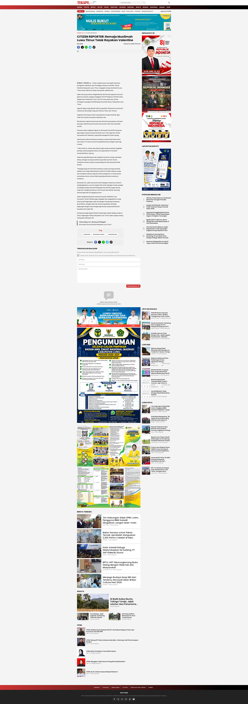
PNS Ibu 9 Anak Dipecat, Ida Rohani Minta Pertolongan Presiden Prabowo (158, 199)
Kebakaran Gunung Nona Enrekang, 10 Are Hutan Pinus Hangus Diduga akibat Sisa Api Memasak (157, 236)
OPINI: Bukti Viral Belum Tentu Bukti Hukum (101, 651)
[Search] (144, 2)
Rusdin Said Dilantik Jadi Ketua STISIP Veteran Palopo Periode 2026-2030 (157, 207)
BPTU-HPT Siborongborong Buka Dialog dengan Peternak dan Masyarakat (120, 565)
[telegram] (90, 47)
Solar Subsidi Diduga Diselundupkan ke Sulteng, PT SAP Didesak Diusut (119, 550)
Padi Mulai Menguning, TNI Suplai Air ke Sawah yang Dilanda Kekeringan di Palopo (160, 419)
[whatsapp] (86, 47)
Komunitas (87, 234)
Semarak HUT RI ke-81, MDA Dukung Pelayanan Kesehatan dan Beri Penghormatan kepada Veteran (160, 461)
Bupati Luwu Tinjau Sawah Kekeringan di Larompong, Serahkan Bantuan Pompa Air (160, 439)
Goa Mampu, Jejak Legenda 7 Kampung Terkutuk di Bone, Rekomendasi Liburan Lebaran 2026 (97, 617)
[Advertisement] (132, 109)
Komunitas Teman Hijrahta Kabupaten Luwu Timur (99, 234)
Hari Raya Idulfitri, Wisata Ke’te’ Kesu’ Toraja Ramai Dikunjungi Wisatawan (130, 616)
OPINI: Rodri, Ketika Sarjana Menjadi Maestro (102, 672)
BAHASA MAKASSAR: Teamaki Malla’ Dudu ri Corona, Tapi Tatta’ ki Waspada (159, 382)
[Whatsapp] (122, 699)
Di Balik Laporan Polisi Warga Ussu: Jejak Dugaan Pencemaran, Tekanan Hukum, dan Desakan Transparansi (160, 336)
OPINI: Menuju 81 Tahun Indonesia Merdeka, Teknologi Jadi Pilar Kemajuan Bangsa (112, 641)
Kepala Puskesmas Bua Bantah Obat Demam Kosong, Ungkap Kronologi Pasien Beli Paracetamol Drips (160, 430)
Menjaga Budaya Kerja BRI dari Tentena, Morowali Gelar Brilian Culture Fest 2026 (119, 580)
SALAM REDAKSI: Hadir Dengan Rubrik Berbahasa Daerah (160, 393)
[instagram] (125, 699)
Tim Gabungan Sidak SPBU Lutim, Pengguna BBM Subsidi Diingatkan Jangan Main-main (121, 520)
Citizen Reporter (91, 33)
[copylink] (94, 47)
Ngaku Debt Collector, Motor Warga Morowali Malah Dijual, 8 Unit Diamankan (157, 221)
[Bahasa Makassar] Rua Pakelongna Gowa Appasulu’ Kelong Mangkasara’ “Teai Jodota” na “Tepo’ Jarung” (161, 361)
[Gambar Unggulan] (108, 64)
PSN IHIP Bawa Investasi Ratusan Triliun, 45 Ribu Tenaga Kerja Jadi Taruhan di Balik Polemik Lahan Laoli (160, 315)
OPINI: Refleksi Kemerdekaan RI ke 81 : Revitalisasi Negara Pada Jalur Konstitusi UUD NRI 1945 (110, 631)
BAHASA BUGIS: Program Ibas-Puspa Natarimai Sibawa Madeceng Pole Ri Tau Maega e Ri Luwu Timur (160, 372)
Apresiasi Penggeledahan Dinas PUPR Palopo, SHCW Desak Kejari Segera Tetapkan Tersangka (157, 214)
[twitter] (82, 47)
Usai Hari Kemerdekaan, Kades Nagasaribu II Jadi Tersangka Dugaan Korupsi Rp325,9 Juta (157, 228)
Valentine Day (112, 234)
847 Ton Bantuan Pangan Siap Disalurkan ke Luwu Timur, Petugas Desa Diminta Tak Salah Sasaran (160, 470)
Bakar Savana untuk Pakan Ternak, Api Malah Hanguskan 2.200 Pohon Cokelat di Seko (119, 535)
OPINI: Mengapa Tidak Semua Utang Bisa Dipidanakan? (105, 661)
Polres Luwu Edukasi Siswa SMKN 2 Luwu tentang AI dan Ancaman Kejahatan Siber (160, 450)
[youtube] (133, 699)
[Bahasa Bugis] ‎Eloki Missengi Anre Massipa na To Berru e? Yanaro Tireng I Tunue (160, 351)
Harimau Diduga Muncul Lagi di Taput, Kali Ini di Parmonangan (157, 242)
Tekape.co (80, 33)
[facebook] (78, 47)
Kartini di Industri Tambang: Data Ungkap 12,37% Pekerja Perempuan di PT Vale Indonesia (161, 325)
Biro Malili (80, 44)
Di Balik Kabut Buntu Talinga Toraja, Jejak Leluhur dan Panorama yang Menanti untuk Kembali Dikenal (123, 604)
